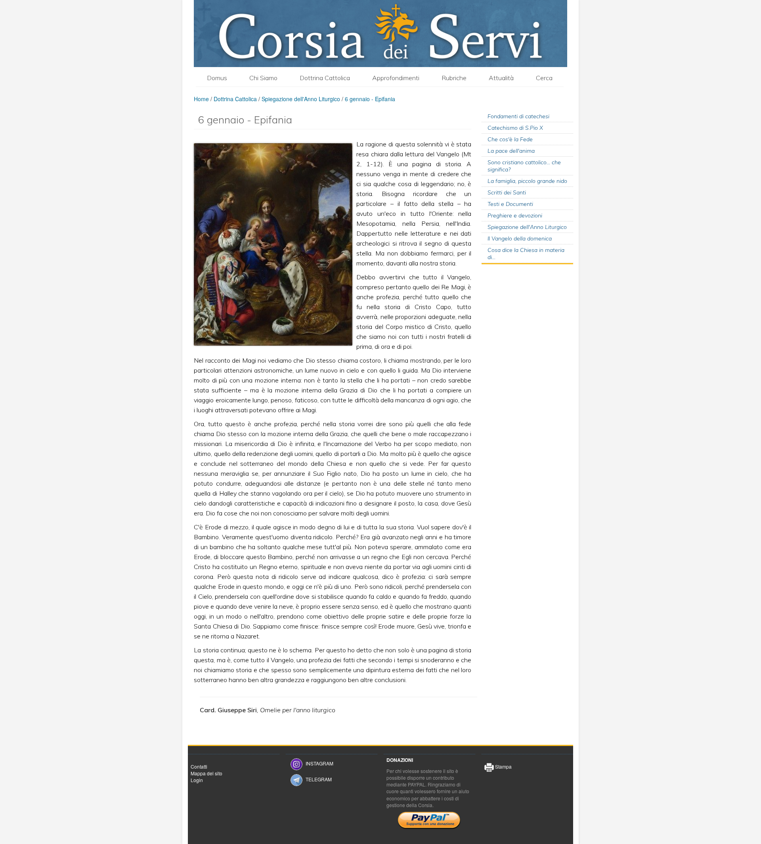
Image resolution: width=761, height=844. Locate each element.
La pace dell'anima (511, 150)
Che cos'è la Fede (510, 139)
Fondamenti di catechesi (518, 116)
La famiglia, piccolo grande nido (527, 181)
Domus (217, 78)
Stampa (503, 766)
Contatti (199, 766)
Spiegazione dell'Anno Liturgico (301, 99)
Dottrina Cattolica (325, 78)
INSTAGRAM (319, 763)
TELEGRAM (319, 779)
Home (201, 99)
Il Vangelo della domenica (520, 238)
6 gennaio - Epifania (370, 99)
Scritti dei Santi (507, 192)
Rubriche (454, 78)
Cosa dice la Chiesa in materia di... (526, 253)
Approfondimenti (395, 78)
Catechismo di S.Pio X (515, 127)
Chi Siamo (263, 78)
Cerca (544, 78)
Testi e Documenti (510, 204)
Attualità (501, 78)
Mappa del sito (206, 773)
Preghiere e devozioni (515, 215)
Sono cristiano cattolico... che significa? (524, 166)
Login (197, 780)
